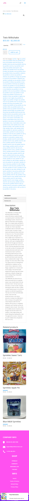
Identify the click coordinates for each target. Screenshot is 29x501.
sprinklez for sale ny (12, 167)
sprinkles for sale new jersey (16, 132)
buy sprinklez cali (12, 71)
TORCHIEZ (14, 469)
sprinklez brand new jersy (13, 155)
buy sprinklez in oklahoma (19, 91)
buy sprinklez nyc (19, 105)
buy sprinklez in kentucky (11, 83)
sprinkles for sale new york (9, 133)
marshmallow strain (7, 123)
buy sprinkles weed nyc (8, 66)
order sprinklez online (8, 128)
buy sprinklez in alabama (19, 73)
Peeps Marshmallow (14, 499)
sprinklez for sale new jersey (10, 165)
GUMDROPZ (15, 463)
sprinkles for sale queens (9, 137)
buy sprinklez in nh (16, 89)
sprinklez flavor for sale (14, 157)
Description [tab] (7, 195)
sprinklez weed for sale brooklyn (14, 178)
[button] (23, 15)
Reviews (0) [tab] (7, 200)
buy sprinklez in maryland (12, 87)
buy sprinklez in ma (12, 85)
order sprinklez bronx (16, 124)
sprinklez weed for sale (8, 176)
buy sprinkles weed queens (12, 67)
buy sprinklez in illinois (20, 80)
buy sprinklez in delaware (16, 78)
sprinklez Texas (21, 174)
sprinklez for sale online (10, 169)
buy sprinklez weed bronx (17, 108)
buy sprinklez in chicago (13, 76)
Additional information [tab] (10, 198)
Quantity (5, 45)
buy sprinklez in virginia (17, 96)
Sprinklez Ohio (9, 173)
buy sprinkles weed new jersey (13, 62)
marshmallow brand (19, 121)
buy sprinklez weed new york (15, 112)
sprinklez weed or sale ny (15, 187)
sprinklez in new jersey (12, 171)
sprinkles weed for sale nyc (13, 151)
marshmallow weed (17, 123)
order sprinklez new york (18, 126)
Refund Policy (14, 484)
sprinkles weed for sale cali (9, 144)
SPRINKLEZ (14, 461)
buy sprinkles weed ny (20, 64)
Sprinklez (8, 11)
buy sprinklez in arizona (8, 75)
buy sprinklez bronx (12, 69)
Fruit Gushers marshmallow (13, 117)
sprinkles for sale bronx (12, 130)
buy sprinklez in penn (8, 92)
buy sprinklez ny (11, 105)
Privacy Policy (14, 487)
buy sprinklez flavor (21, 71)
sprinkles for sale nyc (18, 135)
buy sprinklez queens (16, 107)
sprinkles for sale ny (7, 135)
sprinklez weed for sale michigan (11, 180)
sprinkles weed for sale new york (14, 148)
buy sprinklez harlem (8, 73)
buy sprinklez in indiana (8, 82)
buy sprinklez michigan (12, 100)
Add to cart (14, 52)
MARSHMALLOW (14, 466)
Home (4, 11)
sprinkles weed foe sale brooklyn (15, 139)
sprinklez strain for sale (11, 174)
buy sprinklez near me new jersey (15, 101)
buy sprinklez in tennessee (13, 94)
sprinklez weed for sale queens (10, 185)
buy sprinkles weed (10, 60)
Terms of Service (14, 481)
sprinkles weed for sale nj (9, 149)
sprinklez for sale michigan (18, 164)
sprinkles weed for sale (8, 140)
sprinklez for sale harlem (13, 162)
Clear (24, 44)
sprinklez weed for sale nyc (16, 183)
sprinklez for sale (11, 158)
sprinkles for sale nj (21, 133)
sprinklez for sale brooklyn (12, 160)
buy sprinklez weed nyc (17, 114)
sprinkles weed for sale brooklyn (14, 142)
